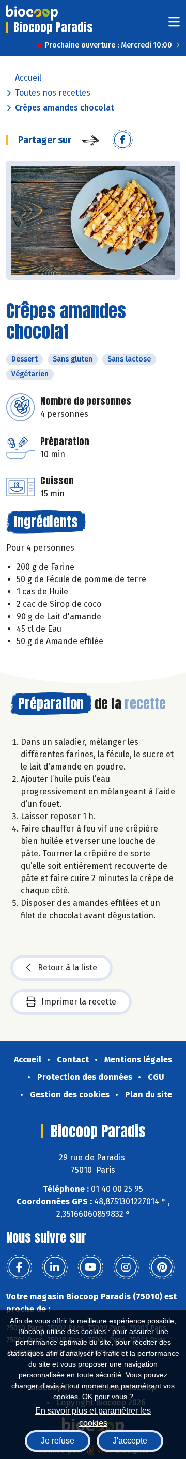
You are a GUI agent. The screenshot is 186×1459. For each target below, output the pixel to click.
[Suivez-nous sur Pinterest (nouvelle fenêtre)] (162, 1267)
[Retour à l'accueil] (32, 13)
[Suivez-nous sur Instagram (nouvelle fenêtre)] (126, 1267)
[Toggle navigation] (174, 25)
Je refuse (57, 1440)
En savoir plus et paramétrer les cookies (93, 1415)
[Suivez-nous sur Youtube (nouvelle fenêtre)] (90, 1267)
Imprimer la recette (78, 1002)
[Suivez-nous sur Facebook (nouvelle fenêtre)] (19, 1267)
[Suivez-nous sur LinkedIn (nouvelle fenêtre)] (55, 1267)
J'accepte (130, 1440)
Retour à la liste (67, 967)
